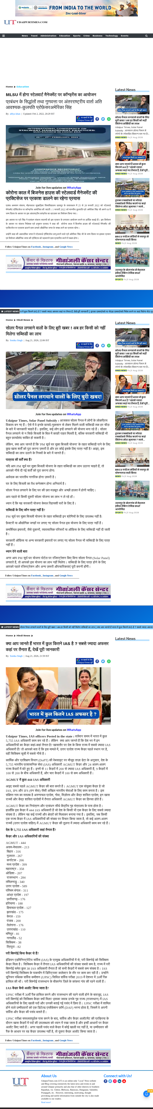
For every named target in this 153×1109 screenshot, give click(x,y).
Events (124, 35)
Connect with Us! (118, 1076)
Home (9, 86)
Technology (111, 35)
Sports (76, 35)
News (25, 35)
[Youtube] (124, 1081)
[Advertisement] (76, 59)
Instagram (48, 246)
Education (64, 35)
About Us (49, 1076)
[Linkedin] (119, 1081)
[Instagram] (115, 1081)
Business (97, 35)
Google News (66, 246)
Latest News (125, 89)
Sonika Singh (16, 340)
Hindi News (23, 319)
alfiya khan (15, 114)
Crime (86, 35)
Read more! (46, 1102)
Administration (48, 35)
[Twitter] (110, 1081)
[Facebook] (105, 1081)
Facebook (36, 246)
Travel (34, 35)
